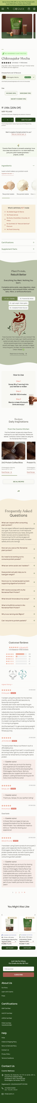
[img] (6, 690)
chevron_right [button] (35, 915)
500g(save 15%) (25, 93)
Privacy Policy (6, 1054)
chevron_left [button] (2, 915)
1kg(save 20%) (11, 93)
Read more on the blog (17, 354)
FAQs (3, 1038)
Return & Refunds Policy (9, 1046)
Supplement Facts (9, 249)
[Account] (34, 9)
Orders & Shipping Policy (9, 1042)
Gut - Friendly (10, 298)
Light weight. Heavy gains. (20, 303)
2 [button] (15, 892)
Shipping (15, 114)
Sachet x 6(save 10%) (18, 99)
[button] (10, 63)
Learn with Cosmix (7, 992)
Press (3, 996)
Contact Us (5, 1050)
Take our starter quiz (18, 134)
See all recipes (18, 482)
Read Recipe (6, 472)
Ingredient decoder (7, 173)
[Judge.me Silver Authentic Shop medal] (13, 674)
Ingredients (7, 165)
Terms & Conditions (8, 1058)
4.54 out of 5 (23, 647)
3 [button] (19, 892)
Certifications (8, 242)
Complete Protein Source (19, 308)
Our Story (5, 988)
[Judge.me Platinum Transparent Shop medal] (23, 674)
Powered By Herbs (27, 298)
